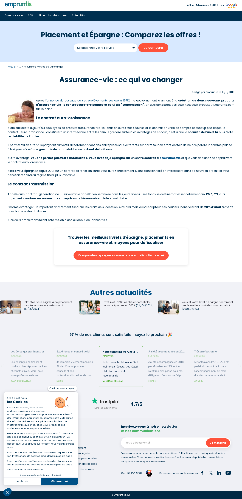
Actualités (78, 15)
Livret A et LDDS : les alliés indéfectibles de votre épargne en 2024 (127, 303)
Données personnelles (83, 458)
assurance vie (170, 158)
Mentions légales (80, 453)
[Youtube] (228, 473)
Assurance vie (14, 15)
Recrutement (78, 448)
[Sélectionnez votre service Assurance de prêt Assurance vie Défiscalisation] (105, 48)
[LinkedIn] (219, 473)
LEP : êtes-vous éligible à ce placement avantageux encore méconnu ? (48, 303)
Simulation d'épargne (52, 15)
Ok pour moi (59, 481)
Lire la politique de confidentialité (25, 469)
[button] (7, 492)
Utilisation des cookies (83, 464)
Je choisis (22, 481)
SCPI (30, 15)
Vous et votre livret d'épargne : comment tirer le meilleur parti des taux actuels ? (207, 303)
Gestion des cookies (82, 469)
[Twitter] (211, 473)
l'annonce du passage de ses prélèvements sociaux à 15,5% (87, 100)
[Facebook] (202, 473)
